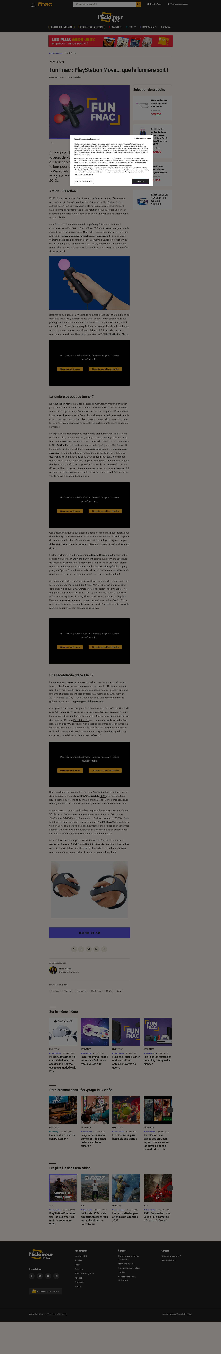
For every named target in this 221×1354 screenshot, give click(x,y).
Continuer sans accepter (142, 138)
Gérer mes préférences (83, 181)
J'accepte (140, 181)
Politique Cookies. (139, 162)
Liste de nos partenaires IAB (83, 175)
